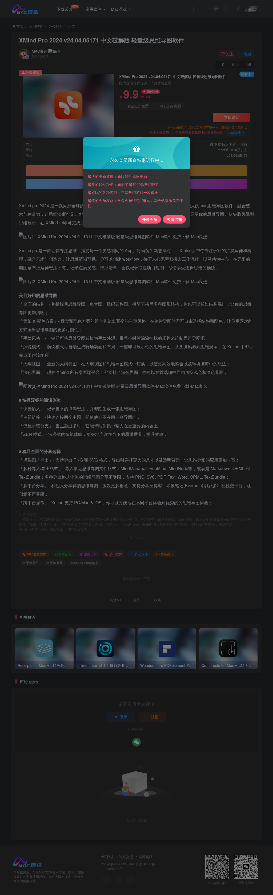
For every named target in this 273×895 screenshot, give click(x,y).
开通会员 (149, 219)
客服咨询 (174, 219)
